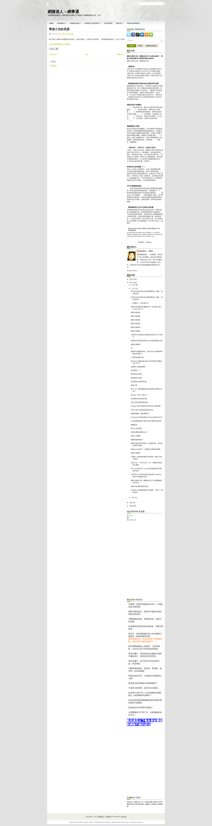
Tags (140, 46)
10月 (133, 497)
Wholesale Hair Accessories (120, 822)
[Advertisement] (67, 85)
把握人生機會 (135, 436)
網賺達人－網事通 (63, 11)
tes (132, 348)
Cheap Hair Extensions (136, 822)
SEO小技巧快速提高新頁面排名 (142, 410)
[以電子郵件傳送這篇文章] (50, 49)
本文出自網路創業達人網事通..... (60, 44)
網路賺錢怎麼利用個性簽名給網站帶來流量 (143, 83)
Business (61, 23)
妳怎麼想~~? (135, 370)
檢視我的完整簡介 (132, 270)
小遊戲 (146, 802)
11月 (133, 289)
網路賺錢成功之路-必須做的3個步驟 (140, 207)
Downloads (75, 23)
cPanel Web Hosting (82, 822)
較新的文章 (53, 54)
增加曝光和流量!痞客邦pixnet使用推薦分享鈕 (147, 341)
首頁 (86, 54)
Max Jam (129, 515)
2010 (131, 503)
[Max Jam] (128, 518)
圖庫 (150, 802)
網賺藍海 (134, 425)
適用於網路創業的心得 (139, 432)
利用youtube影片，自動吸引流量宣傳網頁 (145, 449)
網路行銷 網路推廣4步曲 (139, 486)
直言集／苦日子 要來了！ (140, 395)
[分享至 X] (54, 49)
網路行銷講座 (135, 312)
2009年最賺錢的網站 (134, 186)
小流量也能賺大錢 (137, 357)
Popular (131, 46)
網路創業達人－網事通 (146, 251)
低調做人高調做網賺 (138, 367)
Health (119, 23)
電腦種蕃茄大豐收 (133, 126)
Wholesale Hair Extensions (103, 822)
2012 (131, 279)
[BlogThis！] (52, 49)
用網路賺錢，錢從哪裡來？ (140, 413)
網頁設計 (130, 802)
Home (51, 23)
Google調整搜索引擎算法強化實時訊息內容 (146, 421)
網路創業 (140, 804)
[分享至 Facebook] (57, 49)
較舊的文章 (120, 54)
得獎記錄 (131, 66)
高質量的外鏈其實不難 (139, 381)
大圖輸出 (147, 804)
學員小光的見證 (59, 29)
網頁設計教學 (157, 802)
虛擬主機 (134, 804)
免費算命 (154, 804)
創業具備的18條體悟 (134, 105)
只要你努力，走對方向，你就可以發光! (142, 147)
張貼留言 (53, 66)
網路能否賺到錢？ (137, 440)
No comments (69, 34)
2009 (131, 506)
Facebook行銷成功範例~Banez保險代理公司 (146, 417)
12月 (133, 285)
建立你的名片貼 (131, 520)
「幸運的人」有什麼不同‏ (139, 303)
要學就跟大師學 (136, 374)
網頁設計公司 (138, 802)
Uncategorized (133, 23)
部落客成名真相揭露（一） (136, 167)
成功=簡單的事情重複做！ (140, 402)
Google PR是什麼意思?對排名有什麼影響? (146, 406)
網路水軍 (134, 385)
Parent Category (93, 23)
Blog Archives (151, 46)
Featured (108, 23)
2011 (131, 282)
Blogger (148, 242)
